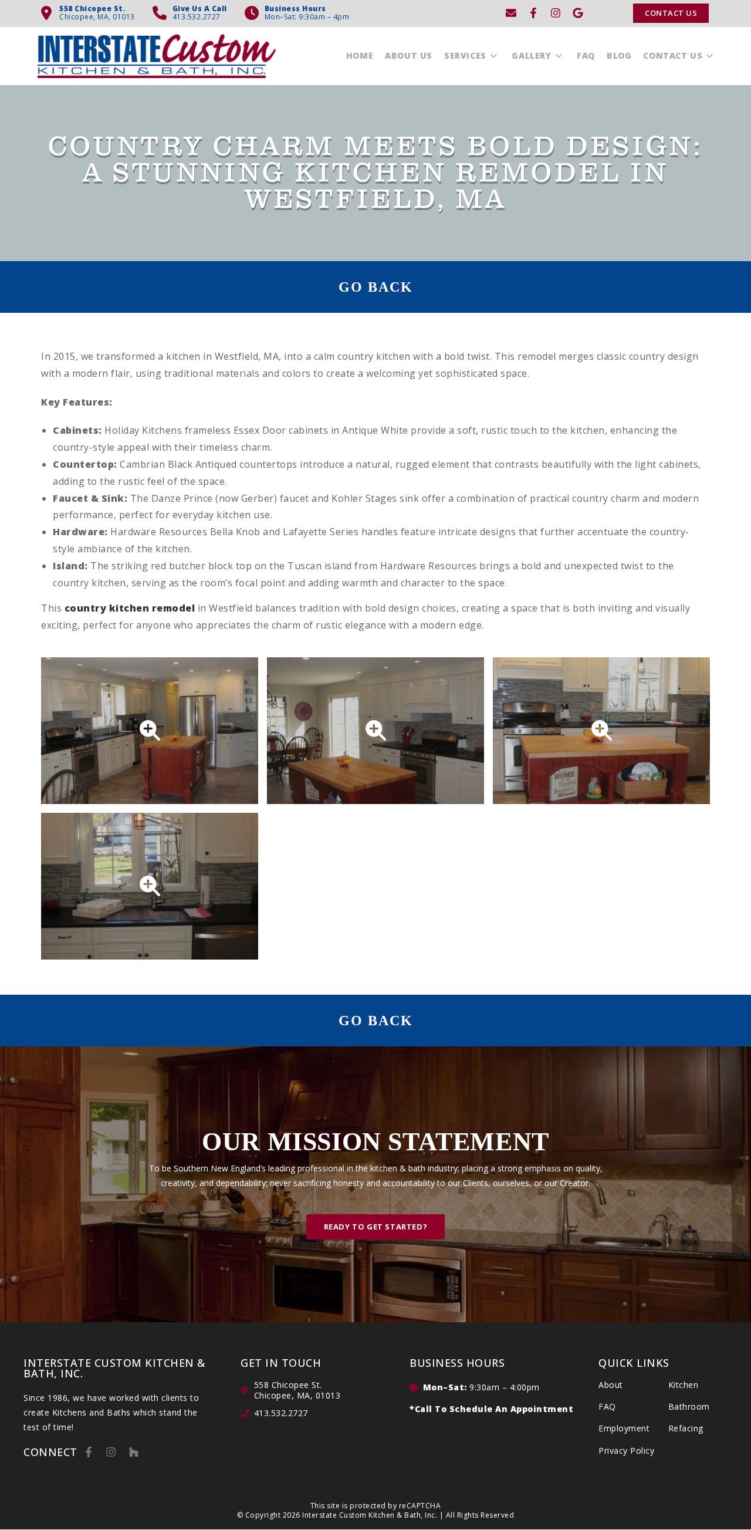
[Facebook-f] (533, 13)
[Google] (578, 13)
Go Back (376, 287)
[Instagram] (555, 13)
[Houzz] (133, 1452)
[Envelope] (511, 13)
